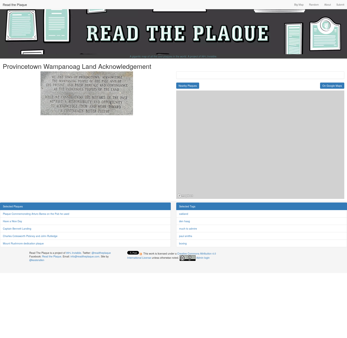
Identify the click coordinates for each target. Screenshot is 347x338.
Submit (340, 4)
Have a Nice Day (12, 221)
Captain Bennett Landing (17, 228)
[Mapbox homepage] (185, 196)
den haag (184, 221)
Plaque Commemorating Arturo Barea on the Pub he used (36, 214)
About (327, 4)
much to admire (188, 228)
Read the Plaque (15, 4)
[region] (260, 145)
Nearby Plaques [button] (188, 85)
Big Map (299, 4)
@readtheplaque (101, 253)
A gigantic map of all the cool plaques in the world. (158, 56)
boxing (183, 243)
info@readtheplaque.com (84, 256)
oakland (183, 214)
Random (314, 4)
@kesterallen (36, 260)
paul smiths (185, 236)
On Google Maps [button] (332, 85)
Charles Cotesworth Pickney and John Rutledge (30, 236)
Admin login (203, 257)
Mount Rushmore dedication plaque (23, 243)
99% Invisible (209, 56)
